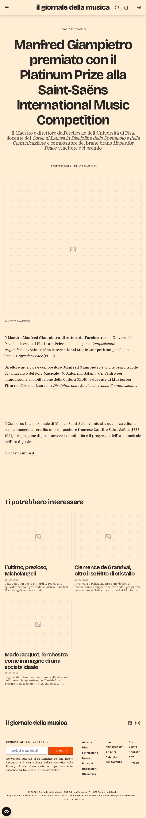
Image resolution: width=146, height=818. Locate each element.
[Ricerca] (117, 7)
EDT (131, 757)
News (86, 758)
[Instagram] (137, 723)
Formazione (78, 29)
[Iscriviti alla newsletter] (126, 7)
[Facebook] (130, 723)
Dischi (86, 747)
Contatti (134, 752)
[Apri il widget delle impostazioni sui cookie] (6, 811)
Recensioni (89, 768)
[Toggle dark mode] (139, 7)
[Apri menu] (7, 7)
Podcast (87, 763)
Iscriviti (61, 750)
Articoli (87, 742)
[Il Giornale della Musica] (73, 7)
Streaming (89, 774)
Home (63, 29)
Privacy (134, 762)
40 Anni (111, 752)
